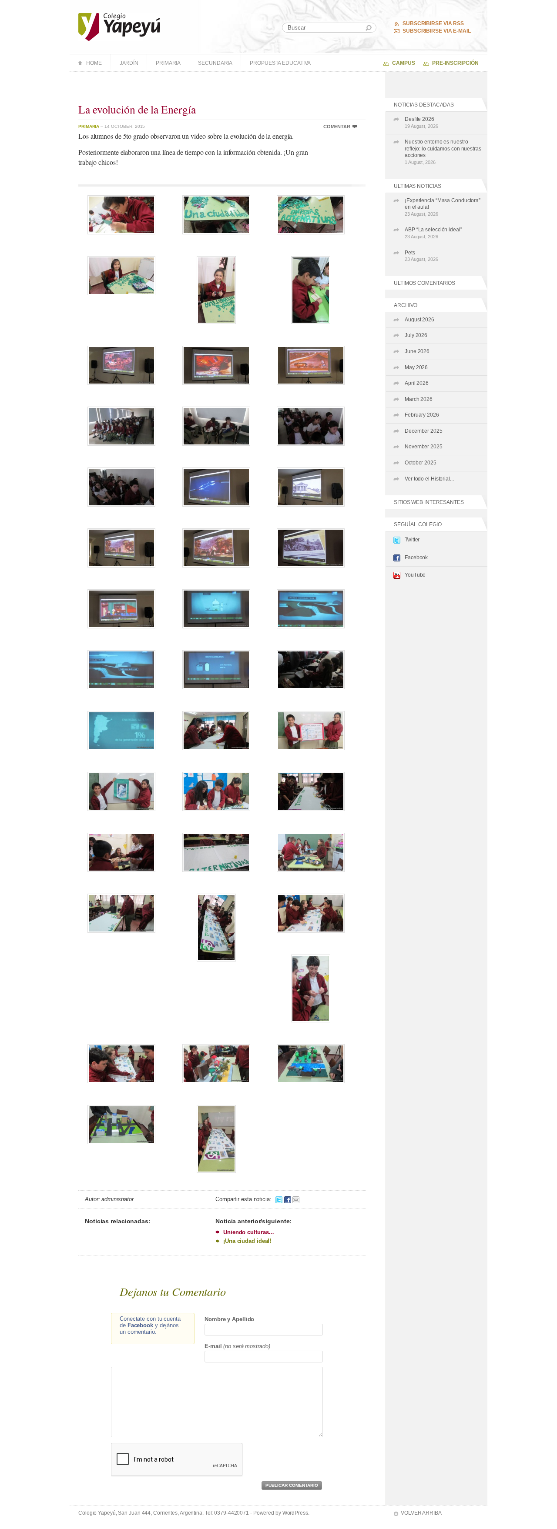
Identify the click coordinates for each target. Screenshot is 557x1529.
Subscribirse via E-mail (437, 30)
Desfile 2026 (421, 122)
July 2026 (416, 335)
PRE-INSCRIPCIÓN (455, 63)
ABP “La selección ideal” (433, 233)
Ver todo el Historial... (429, 479)
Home (94, 63)
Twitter (412, 540)
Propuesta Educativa (280, 63)
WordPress (295, 1513)
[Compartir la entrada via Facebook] (287, 1199)
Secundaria (215, 63)
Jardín (129, 63)
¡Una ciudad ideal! (247, 1241)
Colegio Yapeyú (119, 27)
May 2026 (416, 367)
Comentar (336, 126)
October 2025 (420, 463)
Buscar (369, 28)
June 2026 (417, 351)
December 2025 (424, 431)
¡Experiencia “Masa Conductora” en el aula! (442, 207)
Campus (403, 63)
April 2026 (417, 383)
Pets (421, 256)
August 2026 (419, 320)
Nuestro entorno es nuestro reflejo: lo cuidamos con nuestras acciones (443, 152)
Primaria (168, 63)
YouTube (415, 575)
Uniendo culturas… (248, 1232)
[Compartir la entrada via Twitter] (278, 1199)
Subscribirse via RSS (433, 23)
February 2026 (422, 415)
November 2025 (424, 447)
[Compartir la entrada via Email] (295, 1199)
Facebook (416, 557)
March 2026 (419, 399)
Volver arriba (421, 1513)
